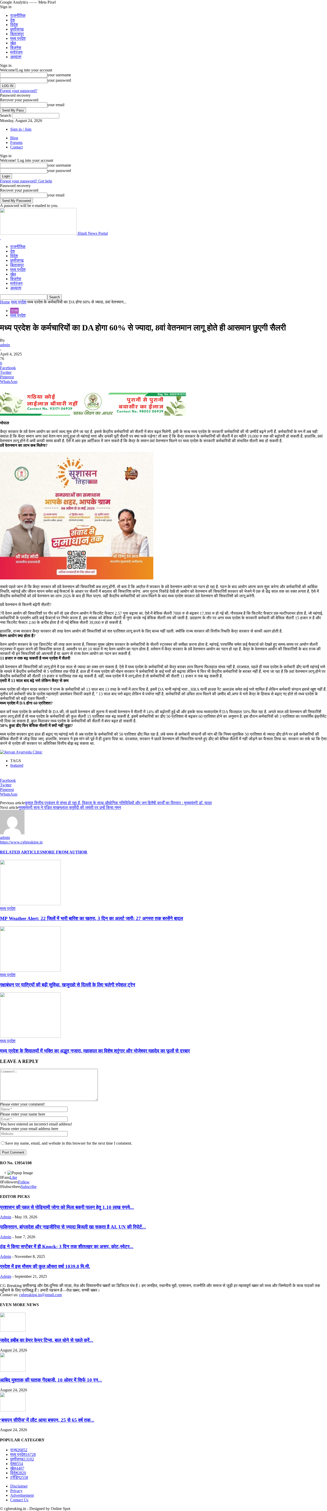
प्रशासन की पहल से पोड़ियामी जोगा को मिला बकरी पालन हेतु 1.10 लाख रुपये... (67, 1207)
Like (13, 1177)
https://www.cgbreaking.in (21, 842)
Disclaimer (19, 1486)
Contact (16, 147)
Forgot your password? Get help (26, 181)
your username (59, 75)
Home (5, 302)
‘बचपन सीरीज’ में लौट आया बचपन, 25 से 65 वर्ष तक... (47, 1420)
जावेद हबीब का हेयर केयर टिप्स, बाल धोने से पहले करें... (46, 1340)
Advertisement (22, 1495)
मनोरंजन (16, 52)
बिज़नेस (15, 47)
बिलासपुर (17, 34)
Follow (24, 1182)
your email (55, 105)
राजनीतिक (18, 15)
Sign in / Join (20, 129)
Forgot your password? (18, 91)
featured (16, 765)
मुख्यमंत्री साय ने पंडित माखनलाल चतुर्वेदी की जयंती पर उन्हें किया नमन (70, 807)
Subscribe (29, 1186)
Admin (5, 1217)
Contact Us (19, 1500)
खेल (13, 43)
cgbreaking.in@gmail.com (40, 1295)
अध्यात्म (15, 57)
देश (12, 20)
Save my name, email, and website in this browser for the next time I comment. (68, 1143)
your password (59, 80)
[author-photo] (12, 833)
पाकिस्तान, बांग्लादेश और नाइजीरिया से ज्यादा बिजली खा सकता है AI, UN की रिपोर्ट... (73, 1227)
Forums (16, 142)
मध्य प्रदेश (18, 38)
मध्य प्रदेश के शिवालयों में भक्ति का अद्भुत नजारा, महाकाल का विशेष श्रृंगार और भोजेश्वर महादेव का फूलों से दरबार (95, 1051)
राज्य (14, 310)
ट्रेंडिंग (19, 1477)
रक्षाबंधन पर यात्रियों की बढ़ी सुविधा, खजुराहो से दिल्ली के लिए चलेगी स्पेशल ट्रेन (67, 984)
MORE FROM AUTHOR (64, 852)
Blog (14, 138)
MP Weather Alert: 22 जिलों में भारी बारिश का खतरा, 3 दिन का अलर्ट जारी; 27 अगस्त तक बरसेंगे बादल (91, 918)
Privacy (16, 1491)
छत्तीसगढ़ (17, 29)
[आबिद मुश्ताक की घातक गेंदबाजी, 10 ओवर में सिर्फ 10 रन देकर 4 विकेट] (13, 1370)
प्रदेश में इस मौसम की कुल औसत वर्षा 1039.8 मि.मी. (45, 1266)
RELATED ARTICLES (21, 852)
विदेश (14, 24)
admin (5, 345)
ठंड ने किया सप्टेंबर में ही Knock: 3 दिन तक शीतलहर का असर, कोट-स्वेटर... (66, 1246)
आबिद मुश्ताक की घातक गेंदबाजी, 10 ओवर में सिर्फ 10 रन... (51, 1380)
